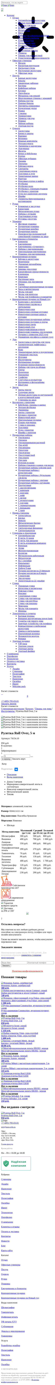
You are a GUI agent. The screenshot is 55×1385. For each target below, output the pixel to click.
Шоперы (22, 611)
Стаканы (22, 113)
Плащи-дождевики (27, 422)
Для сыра (22, 460)
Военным (22, 545)
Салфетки (23, 377)
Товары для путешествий (30, 55)
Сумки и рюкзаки (26, 425)
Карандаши (23, 209)
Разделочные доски (27, 108)
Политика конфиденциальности (27, 971)
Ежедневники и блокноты (25, 239)
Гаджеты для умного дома (30, 621)
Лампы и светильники (29, 631)
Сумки (15, 583)
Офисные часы (25, 73)
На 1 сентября (24, 561)
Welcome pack (19, 686)
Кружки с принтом (27, 415)
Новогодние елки (26, 309)
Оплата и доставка (16, 661)
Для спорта (23, 457)
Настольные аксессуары (29, 70)
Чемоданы (23, 606)
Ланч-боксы (24, 93)
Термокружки (24, 116)
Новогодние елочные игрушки (33, 312)
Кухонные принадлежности (31, 364)
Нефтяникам (24, 566)
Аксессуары (24, 131)
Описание (11, 774)
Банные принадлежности (30, 23)
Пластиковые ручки (27, 216)
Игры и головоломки (28, 28)
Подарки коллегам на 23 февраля (34, 571)
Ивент (15, 684)
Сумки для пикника (27, 603)
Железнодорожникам (28, 550)
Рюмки (21, 111)
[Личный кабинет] (1, 693)
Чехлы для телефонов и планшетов (35, 297)
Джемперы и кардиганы (29, 146)
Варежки (22, 136)
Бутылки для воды (27, 25)
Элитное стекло (25, 646)
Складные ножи (26, 48)
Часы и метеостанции (28, 289)
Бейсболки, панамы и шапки (32, 405)
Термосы (22, 53)
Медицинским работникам (31, 555)
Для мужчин (24, 452)
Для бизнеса (24, 437)
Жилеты (22, 151)
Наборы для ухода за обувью (31, 367)
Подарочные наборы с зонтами (33, 480)
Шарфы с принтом (27, 432)
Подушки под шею (27, 45)
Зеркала (22, 520)
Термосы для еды (26, 118)
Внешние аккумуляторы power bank (35, 618)
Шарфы (21, 196)
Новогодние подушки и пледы (33, 322)
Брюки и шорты (25, 133)
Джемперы (23, 410)
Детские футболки (27, 407)
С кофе (21, 495)
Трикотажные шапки (28, 176)
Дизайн (16, 669)
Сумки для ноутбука (28, 601)
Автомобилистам (26, 535)
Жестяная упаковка (27, 224)
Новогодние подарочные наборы (34, 319)
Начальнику (24, 563)
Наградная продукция (28, 65)
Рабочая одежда (25, 166)
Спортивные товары (28, 50)
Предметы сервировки (29, 106)
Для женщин (24, 447)
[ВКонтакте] (16, 769)
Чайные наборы (25, 123)
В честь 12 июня (26, 538)
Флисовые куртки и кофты (31, 181)
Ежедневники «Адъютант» (31, 246)
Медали (22, 63)
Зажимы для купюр (27, 269)
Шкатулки (23, 385)
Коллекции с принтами (23, 402)
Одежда (16, 128)
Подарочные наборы (22, 435)
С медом (22, 498)
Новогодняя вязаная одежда (31, 329)
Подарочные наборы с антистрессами (28, 471)
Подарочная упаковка (28, 226)
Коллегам (22, 553)
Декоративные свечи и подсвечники (35, 352)
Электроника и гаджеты (24, 613)
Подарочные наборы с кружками (34, 483)
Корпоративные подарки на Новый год (31, 299)
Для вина (22, 440)
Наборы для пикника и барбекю (33, 35)
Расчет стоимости (9, 691)
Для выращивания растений (31, 442)
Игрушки (22, 357)
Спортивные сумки (27, 596)
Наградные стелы (26, 68)
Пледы (21, 369)
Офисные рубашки (27, 158)
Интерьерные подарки (29, 362)
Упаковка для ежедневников (31, 254)
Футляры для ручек (27, 219)
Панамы (22, 161)
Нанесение (17, 679)
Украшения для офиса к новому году (35, 337)
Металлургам (24, 558)
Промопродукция (26, 525)
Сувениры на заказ (27, 400)
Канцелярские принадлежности (33, 271)
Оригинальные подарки (29, 420)
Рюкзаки (22, 593)
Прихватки (23, 375)
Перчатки (22, 163)
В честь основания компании (32, 543)
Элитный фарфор (26, 651)
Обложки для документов (30, 282)
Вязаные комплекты (27, 141)
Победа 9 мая (24, 568)
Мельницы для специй (29, 96)
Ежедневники (24, 244)
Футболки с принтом (28, 191)
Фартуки (22, 178)
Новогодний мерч (26, 417)
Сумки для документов (29, 598)
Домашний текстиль (28, 354)
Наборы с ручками (27, 214)
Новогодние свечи (27, 324)
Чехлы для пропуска (28, 294)
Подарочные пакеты (28, 231)
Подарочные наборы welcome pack (34, 468)
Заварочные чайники (28, 83)
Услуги (10, 666)
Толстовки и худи (26, 173)
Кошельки (23, 276)
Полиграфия (18, 674)
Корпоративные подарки (24, 256)
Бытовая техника (26, 616)
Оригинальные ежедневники (32, 251)
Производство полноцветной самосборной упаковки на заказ (33, 235)
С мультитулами (26, 500)
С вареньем (23, 490)
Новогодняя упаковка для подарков (35, 332)
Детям (21, 548)
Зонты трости (24, 390)
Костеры (22, 85)
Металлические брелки (29, 523)
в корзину (6, 759)
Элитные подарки (21, 641)
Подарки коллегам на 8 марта (32, 573)
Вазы (20, 349)
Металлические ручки (28, 211)
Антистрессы (24, 515)
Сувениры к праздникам (24, 533)
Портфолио (12, 656)
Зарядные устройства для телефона (35, 623)
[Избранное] (2, 693)
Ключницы (23, 274)
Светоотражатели (26, 530)
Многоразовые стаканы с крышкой (35, 98)
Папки (21, 284)
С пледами (23, 503)
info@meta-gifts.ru (8, 1127)
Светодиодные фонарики (30, 528)
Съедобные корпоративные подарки (35, 287)
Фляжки (22, 121)
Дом (14, 339)
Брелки (21, 518)
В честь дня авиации (28, 540)
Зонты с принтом (26, 412)
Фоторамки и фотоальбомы (31, 382)
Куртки (21, 156)
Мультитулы (24, 30)
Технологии (12, 659)
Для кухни (23, 450)
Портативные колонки (29, 633)
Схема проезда (7, 1144)
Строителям (24, 576)
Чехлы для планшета (28, 608)
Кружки (22, 91)
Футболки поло (25, 186)
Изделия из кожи (26, 462)
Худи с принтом (26, 430)
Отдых (15, 18)
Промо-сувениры (20, 513)
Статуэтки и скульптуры (30, 380)
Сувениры (17, 671)
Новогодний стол (26, 327)
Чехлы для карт (25, 292)
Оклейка (16, 681)
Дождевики (23, 148)
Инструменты (24, 359)
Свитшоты (23, 168)
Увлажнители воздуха (28, 636)
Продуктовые (24, 485)
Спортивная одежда (27, 171)
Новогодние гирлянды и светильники (30, 305)
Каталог (11, 15)
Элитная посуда (25, 126)
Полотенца (23, 372)
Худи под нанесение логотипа (32, 194)
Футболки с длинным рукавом (33, 189)
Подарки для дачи (26, 43)
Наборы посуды (25, 101)
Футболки (23, 183)
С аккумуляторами (27, 488)
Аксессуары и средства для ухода (34, 342)
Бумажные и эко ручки (29, 206)
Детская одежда (25, 143)
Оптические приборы (28, 38)
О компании (13, 653)
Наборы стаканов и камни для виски (35, 465)
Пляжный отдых (26, 40)
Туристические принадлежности (34, 58)
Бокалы (21, 80)
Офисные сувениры (22, 60)
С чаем (21, 510)
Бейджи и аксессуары (28, 259)
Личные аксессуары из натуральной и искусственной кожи (35, 396)
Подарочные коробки (28, 229)
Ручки (15, 204)
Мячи (20, 33)
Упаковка (16, 221)
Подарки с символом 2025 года (33, 334)
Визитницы (23, 261)
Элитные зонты (25, 648)
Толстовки (23, 427)
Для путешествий (26, 455)
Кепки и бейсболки (27, 153)
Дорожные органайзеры (29, 264)
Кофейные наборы (27, 88)
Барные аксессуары (27, 78)
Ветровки (22, 138)
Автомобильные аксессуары (31, 20)
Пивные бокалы (26, 103)
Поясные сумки (25, 591)
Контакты (11, 664)
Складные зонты (26, 392)
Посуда (15, 75)
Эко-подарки (24, 578)
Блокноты (23, 241)
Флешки (22, 638)
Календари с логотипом (29, 302)
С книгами (23, 493)
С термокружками (27, 505)
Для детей (23, 445)
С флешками (24, 508)
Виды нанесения (15, 777)
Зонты (15, 387)
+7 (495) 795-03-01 (10, 1123)
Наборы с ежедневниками (30, 249)
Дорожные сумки (26, 586)
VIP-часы (22, 643)
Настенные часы (26, 279)
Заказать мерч (18, 759)
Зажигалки (23, 266)
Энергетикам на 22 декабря (31, 581)
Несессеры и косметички (30, 588)
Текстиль (16, 676)
